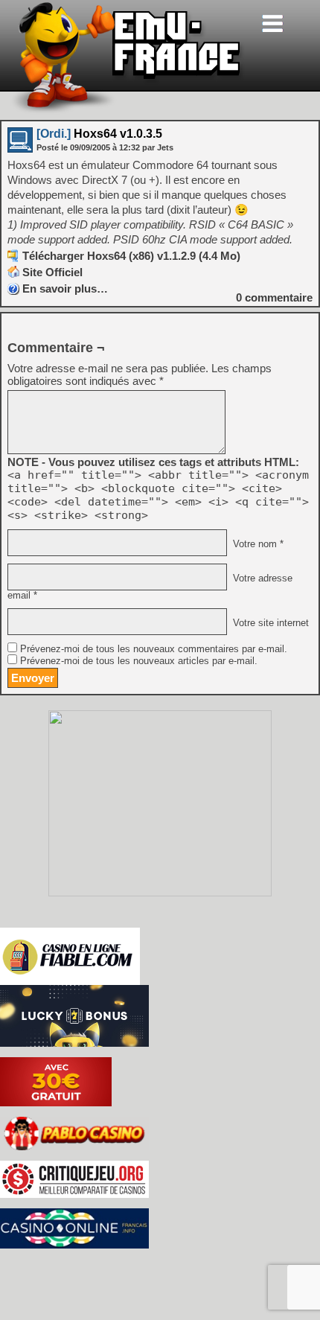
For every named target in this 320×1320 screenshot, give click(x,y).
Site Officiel (52, 272)
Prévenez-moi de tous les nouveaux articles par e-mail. (138, 661)
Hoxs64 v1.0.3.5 (99, 133)
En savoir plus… (65, 288)
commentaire (274, 297)
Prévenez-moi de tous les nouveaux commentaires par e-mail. (153, 649)
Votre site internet (269, 623)
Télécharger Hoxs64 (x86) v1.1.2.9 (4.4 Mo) (131, 255)
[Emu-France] (127, 110)
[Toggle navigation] (272, 23)
